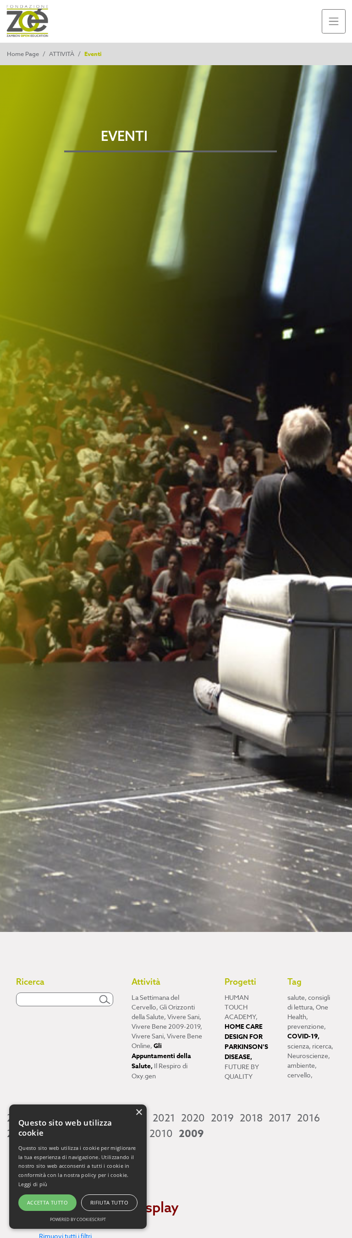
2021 (164, 1118)
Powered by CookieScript (78, 1219)
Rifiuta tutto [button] (109, 1202)
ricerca (322, 1046)
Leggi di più (33, 1184)
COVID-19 (303, 1036)
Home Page (23, 54)
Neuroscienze (308, 1055)
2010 (161, 1133)
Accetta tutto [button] (47, 1202)
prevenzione (306, 1026)
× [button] (138, 1112)
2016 (308, 1118)
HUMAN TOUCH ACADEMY (241, 1007)
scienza (299, 1046)
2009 (191, 1133)
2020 (193, 1118)
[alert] (78, 1166)
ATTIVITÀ (61, 54)
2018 (251, 1118)
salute (297, 997)
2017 (280, 1118)
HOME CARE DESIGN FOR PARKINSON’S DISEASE (246, 1042)
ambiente (302, 1065)
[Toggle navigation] (334, 21)
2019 (222, 1118)
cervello (300, 1075)
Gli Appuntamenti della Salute (161, 1056)
